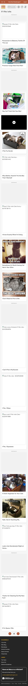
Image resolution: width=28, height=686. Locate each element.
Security (19, 683)
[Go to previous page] (9, 633)
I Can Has (3, 642)
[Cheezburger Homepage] (14, 679)
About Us (3, 662)
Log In (25, 2)
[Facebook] (22, 7)
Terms (13, 683)
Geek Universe (5, 651)
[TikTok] (25, 7)
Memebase (4, 647)
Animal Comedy (5, 649)
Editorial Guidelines (6, 664)
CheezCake (4, 654)
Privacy (16, 683)
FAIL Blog (3, 644)
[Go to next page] (18, 633)
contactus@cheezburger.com (10, 675)
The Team (3, 660)
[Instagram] (18, 7)
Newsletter (13, 7)
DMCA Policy (24, 683)
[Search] (4, 2)
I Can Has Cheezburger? (14, 2)
